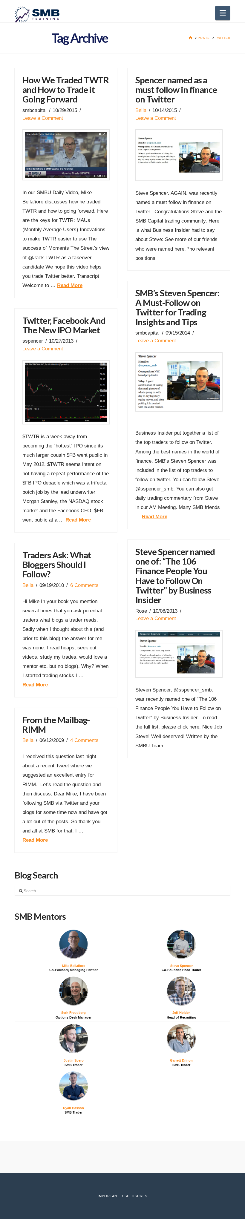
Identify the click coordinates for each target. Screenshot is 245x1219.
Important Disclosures (122, 1196)
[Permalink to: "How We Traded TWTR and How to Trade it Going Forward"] (66, 155)
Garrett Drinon (181, 1060)
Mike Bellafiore (73, 965)
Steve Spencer (181, 965)
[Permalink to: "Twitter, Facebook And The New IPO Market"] (66, 392)
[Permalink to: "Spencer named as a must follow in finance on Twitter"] (179, 155)
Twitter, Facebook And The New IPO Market (63, 325)
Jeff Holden (181, 1012)
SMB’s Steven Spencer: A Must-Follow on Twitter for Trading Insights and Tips (177, 307)
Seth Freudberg (73, 1012)
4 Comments (84, 740)
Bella (140, 110)
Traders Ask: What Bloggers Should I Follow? (56, 564)
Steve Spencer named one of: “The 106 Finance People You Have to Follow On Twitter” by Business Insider (175, 575)
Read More (69, 285)
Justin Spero (74, 1060)
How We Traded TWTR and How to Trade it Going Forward (65, 90)
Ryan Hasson (73, 1108)
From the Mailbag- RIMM (56, 724)
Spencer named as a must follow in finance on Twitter (176, 90)
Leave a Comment (42, 118)
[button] (222, 13)
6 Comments (84, 585)
